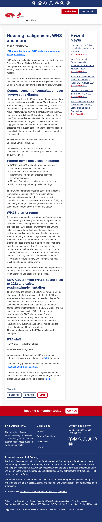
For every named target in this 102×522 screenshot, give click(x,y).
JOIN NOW (72, 411)
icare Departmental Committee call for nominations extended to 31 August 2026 (82, 65)
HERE (47, 379)
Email (42, 395)
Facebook (14, 395)
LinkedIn (29, 395)
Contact (40, 431)
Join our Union (88, 11)
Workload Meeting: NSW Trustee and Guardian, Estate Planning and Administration (82, 107)
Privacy (40, 447)
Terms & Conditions (46, 436)
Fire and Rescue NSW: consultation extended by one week (82, 49)
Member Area (70, 11)
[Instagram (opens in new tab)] (45, 3)
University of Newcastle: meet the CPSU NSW (82, 93)
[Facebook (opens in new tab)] (34, 3)
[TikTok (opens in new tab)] (62, 3)
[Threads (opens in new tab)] (68, 3)
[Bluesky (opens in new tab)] (40, 3)
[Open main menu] (22, 20)
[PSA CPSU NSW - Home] (14, 15)
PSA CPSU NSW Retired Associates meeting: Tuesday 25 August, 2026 (83, 81)
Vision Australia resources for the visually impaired (43, 491)
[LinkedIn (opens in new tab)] (51, 3)
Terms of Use (43, 442)
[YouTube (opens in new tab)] (57, 3)
